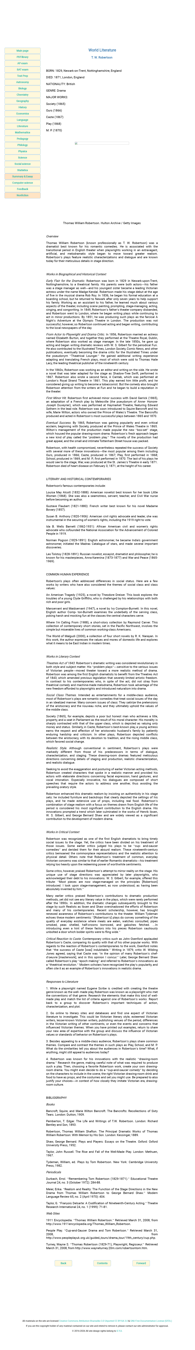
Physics (22, 151)
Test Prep (22, 75)
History (23, 107)
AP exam (22, 63)
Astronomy (22, 82)
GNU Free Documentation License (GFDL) (151, 1321)
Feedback (22, 189)
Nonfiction (22, 195)
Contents (102, 1263)
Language (22, 119)
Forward (141, 1263)
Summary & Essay (22, 176)
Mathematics (22, 132)
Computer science (22, 182)
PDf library (22, 56)
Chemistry (22, 94)
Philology (22, 144)
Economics (22, 113)
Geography (22, 100)
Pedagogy (22, 138)
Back (63, 1263)
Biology (22, 88)
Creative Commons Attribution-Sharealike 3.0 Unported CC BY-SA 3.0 (93, 1321)
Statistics (22, 170)
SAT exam (22, 69)
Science (22, 157)
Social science (23, 163)
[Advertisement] (97, 25)
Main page (23, 50)
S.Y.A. (119, 1331)
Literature (22, 126)
